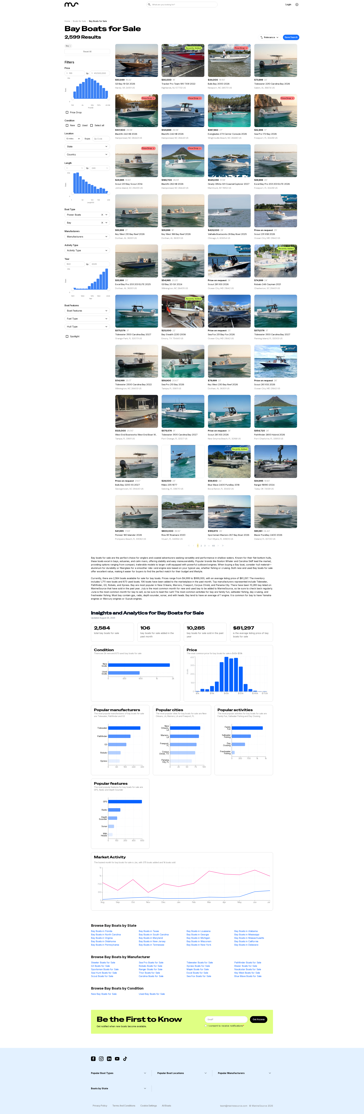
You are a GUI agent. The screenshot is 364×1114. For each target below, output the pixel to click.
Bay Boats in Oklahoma (103, 941)
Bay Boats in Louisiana (198, 931)
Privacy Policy (100, 1105)
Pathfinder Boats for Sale (247, 962)
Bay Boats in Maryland (151, 938)
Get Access (259, 1019)
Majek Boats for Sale (198, 969)
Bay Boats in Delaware (246, 944)
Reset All (87, 51)
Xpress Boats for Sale (198, 966)
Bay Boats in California (246, 941)
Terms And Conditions (123, 1105)
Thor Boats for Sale (149, 972)
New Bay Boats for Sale (103, 993)
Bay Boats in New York (199, 944)
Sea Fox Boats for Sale (199, 976)
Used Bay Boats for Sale (152, 993)
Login (288, 4)
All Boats (166, 1105)
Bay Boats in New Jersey (152, 941)
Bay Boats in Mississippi (246, 934)
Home (67, 21)
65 (213, 545)
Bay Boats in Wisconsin (199, 941)
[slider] (72, 98)
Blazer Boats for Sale (245, 966)
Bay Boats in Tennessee (151, 944)
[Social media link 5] (125, 1058)
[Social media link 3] (109, 1058)
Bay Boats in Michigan (198, 938)
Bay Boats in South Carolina (154, 934)
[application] (135, 671)
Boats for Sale (79, 21)
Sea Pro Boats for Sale (151, 962)
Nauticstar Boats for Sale (247, 969)
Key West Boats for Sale (247, 972)
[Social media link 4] (117, 1058)
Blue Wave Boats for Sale (247, 976)
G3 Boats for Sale (100, 966)
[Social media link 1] (93, 1058)
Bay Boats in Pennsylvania (105, 944)
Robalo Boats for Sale (150, 966)
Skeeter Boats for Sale (103, 962)
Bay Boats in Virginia (102, 938)
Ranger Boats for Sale (150, 969)
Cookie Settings (148, 1105)
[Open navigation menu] (296, 4)
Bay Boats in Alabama (246, 931)
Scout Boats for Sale (102, 976)
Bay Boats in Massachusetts (249, 938)
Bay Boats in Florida (101, 931)
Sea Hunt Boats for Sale (104, 972)
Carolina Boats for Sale (151, 976)
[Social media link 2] (101, 1058)
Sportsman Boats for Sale (105, 969)
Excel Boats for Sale (197, 972)
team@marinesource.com (233, 1105)
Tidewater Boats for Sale (200, 962)
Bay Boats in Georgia (198, 934)
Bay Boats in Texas (149, 931)
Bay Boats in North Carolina (106, 934)
